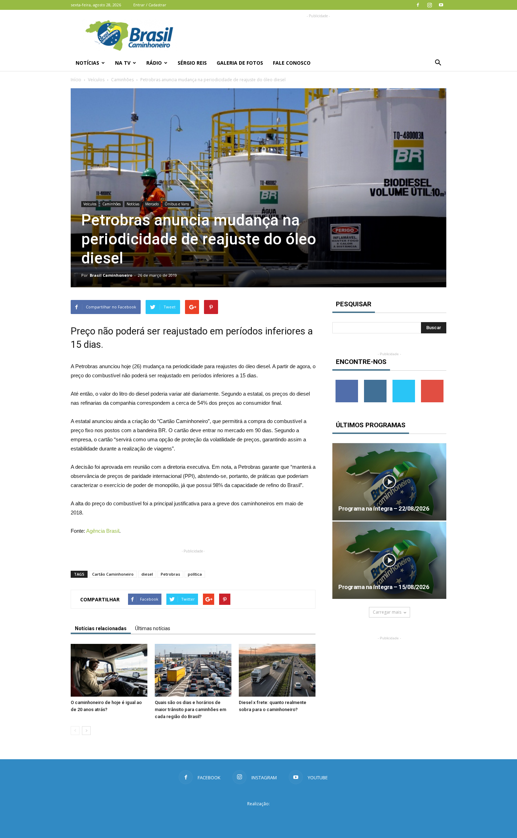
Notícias (87, 62)
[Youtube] (441, 5)
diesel (147, 574)
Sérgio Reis (192, 62)
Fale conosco (292, 62)
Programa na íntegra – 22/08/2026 (383, 508)
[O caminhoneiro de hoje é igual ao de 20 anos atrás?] (109, 670)
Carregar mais (387, 612)
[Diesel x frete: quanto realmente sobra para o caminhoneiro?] (277, 670)
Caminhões (122, 80)
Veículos (96, 80)
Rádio (154, 62)
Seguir (375, 382)
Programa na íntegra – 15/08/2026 (383, 586)
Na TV (122, 62)
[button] (437, 63)
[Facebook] (418, 5)
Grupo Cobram (258, 816)
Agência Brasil (102, 531)
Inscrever (432, 382)
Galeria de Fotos (240, 62)
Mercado (152, 203)
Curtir (347, 382)
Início (76, 80)
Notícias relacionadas (101, 628)
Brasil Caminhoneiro (111, 275)
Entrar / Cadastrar (149, 4)
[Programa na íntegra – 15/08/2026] (389, 560)
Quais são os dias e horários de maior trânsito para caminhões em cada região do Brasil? (190, 709)
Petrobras (170, 574)
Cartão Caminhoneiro (113, 574)
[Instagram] (429, 5)
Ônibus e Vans (177, 203)
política (195, 574)
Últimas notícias (152, 628)
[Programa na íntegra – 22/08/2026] (389, 481)
